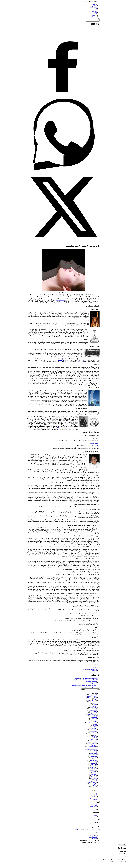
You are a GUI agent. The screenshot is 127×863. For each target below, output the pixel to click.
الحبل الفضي (61, 360)
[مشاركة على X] (63, 242)
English (95, 799)
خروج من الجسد (80, 687)
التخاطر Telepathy (94, 443)
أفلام (95, 815)
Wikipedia (94, 670)
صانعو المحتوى (93, 797)
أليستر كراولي (59, 427)
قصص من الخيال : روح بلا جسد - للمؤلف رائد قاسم (84, 685)
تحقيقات (95, 808)
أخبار (95, 805)
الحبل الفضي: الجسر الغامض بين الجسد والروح (85, 679)
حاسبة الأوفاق (93, 824)
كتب (95, 816)
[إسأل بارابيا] (123, 844)
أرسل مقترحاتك (93, 838)
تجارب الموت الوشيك (91, 681)
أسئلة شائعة (94, 795)
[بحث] (90, 1)
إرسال (110, 861)
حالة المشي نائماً (93, 682)
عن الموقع (94, 796)
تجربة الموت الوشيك (62, 300)
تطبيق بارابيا (94, 822)
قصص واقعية (93, 806)
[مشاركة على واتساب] (63, 170)
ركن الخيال (94, 809)
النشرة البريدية (93, 837)
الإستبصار (96, 445)
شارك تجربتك (93, 835)
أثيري (50, 313)
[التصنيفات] (95, 1)
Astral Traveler (93, 667)
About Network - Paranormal (90, 669)
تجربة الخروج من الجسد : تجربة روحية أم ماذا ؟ (85, 678)
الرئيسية (95, 793)
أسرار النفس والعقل (90, 687)
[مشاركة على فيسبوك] (63, 98)
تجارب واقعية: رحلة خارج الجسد (89, 683)
